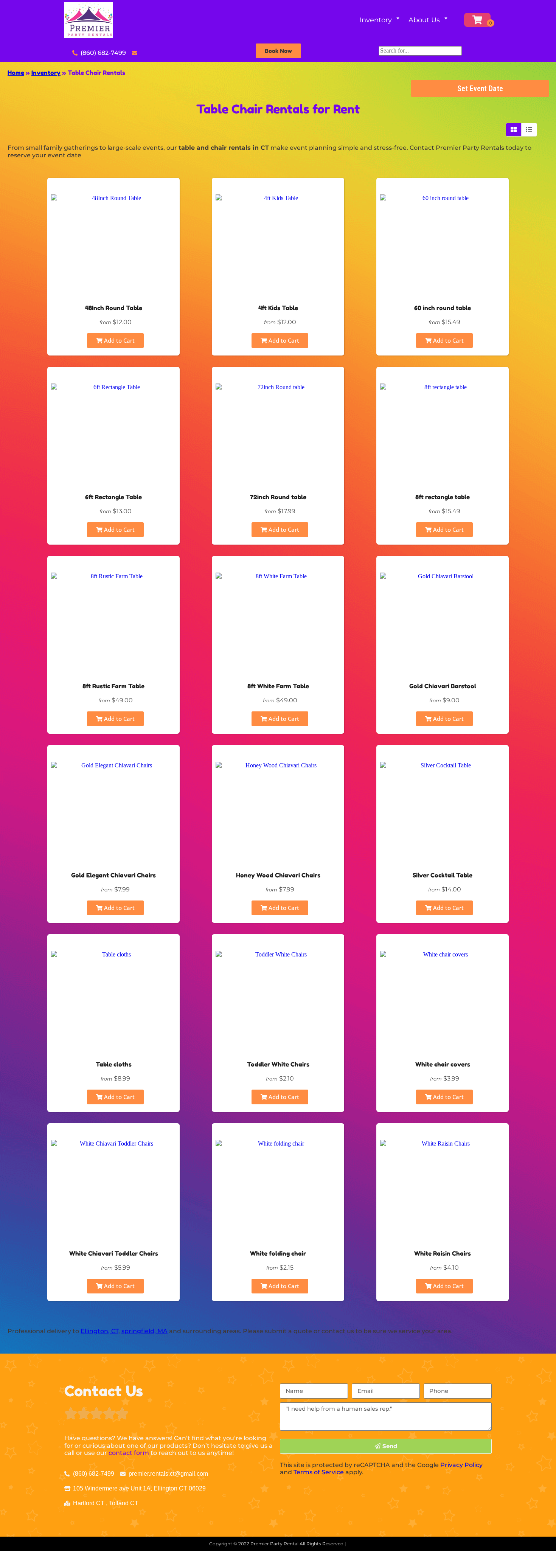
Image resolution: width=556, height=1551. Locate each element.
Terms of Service (319, 1472)
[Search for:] (420, 50)
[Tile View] (514, 129)
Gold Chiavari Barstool (442, 686)
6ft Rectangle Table (113, 497)
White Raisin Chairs (442, 1253)
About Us (424, 20)
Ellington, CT (99, 1331)
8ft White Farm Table (278, 686)
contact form (129, 1452)
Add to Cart (119, 340)
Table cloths (114, 1064)
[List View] (529, 129)
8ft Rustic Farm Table (113, 686)
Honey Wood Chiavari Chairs (278, 875)
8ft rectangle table (442, 497)
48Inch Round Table (113, 308)
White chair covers (442, 1064)
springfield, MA (144, 1331)
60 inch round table (442, 308)
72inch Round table (278, 497)
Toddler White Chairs (278, 1064)
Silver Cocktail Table (442, 875)
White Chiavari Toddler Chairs (113, 1253)
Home (16, 72)
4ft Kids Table (278, 308)
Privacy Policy (461, 1465)
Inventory (376, 20)
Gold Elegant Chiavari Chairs (113, 875)
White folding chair (278, 1253)
